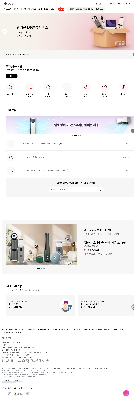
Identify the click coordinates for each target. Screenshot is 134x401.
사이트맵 (4, 330)
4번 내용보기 (81, 136)
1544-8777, (22, 355)
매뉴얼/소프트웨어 (67, 95)
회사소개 (110, 3)
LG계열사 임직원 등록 (89, 330)
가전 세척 (123, 94)
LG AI (53, 9)
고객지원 (24, 9)
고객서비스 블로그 (18, 380)
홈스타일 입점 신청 (21, 332)
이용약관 (10, 330)
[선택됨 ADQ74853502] (54, 257)
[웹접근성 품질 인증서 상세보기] (28, 393)
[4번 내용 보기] (45, 269)
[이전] (4, 31)
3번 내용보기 (79, 136)
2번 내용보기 (76, 136)
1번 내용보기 (72, 136)
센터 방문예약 (86, 95)
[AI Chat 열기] (126, 393)
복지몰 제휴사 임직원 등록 (103, 330)
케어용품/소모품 (105, 95)
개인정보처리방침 (32, 330)
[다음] (73, 244)
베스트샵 (46, 9)
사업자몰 (127, 3)
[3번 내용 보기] (43, 269)
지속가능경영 (118, 3)
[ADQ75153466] (21, 256)
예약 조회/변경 (29, 95)
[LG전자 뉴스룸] (20, 388)
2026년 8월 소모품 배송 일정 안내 (17, 54)
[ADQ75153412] (68, 239)
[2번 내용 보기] (41, 269)
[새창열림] (71, 9)
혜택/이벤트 (32, 9)
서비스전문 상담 (48, 95)
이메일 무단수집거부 (20, 330)
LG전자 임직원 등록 (76, 330)
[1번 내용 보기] (38, 269)
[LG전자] (9, 3)
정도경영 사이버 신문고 (8, 332)
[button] (96, 4)
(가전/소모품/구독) (26, 347)
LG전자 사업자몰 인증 (117, 330)
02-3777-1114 (16, 342)
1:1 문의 (4, 345)
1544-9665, (29, 352)
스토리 (40, 9)
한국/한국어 (5, 384)
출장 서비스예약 (10, 95)
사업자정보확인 (35, 368)
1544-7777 (43, 352)
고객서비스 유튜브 (7, 380)
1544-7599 (25, 350)
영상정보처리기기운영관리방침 (61, 330)
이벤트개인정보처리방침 (44, 330)
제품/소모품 (8, 9)
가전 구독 (16, 9)
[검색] (99, 189)
